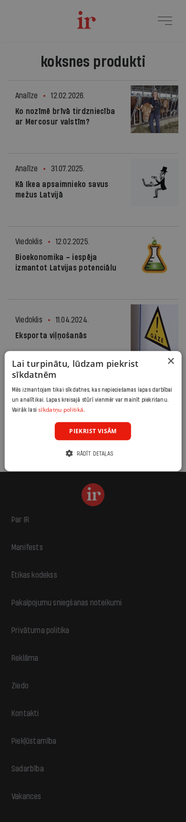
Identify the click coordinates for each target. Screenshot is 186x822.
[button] (93, 453)
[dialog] (93, 411)
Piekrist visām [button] (93, 431)
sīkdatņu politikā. (61, 410)
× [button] (170, 360)
